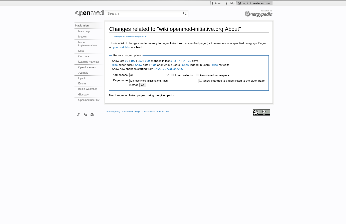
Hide (115, 64)
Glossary (83, 94)
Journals (83, 72)
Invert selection (184, 75)
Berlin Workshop (87, 88)
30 (189, 60)
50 (126, 60)
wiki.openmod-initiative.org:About (130, 36)
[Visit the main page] (89, 14)
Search (79, 114)
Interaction (85, 114)
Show (138, 64)
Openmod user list (89, 99)
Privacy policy (113, 111)
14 (184, 60)
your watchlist (121, 47)
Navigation (82, 25)
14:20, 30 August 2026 (168, 68)
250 (140, 60)
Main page (84, 31)
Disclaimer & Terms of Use (156, 111)
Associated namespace (214, 75)
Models (82, 36)
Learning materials (89, 61)
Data (81, 50)
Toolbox (92, 114)
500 (147, 60)
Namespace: (121, 74)
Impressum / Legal (131, 111)
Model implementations (87, 44)
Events (82, 83)
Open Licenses (87, 67)
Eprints (82, 78)
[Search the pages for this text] (185, 13)
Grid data (83, 56)
